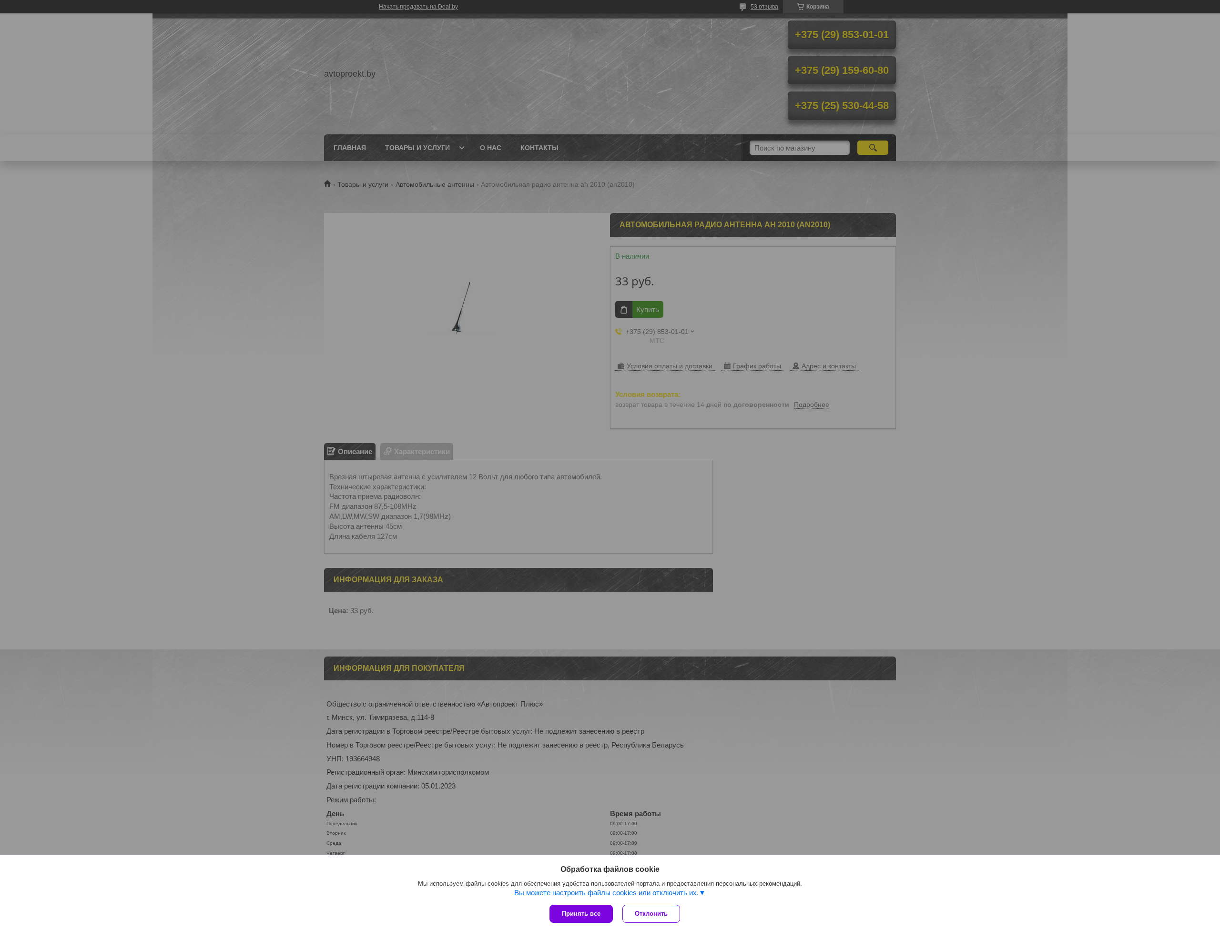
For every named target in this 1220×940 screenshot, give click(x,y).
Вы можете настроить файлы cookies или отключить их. (606, 893)
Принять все (581, 913)
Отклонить (651, 913)
